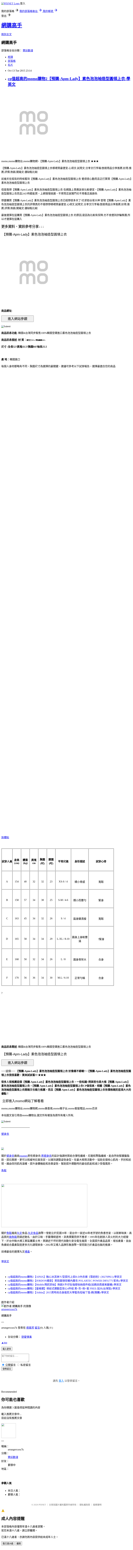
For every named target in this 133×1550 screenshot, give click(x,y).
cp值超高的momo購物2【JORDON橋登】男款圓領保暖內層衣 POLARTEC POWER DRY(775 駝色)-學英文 (68, 1280)
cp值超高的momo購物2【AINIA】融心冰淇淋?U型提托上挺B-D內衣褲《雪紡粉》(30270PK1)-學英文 (65, 1276)
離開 (19, 1543)
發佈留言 (7, 1369)
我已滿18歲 (8, 1543)
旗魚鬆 (13, 1237)
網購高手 (11, 25)
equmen (23, 1155)
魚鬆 (3, 1170)
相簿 (10, 57)
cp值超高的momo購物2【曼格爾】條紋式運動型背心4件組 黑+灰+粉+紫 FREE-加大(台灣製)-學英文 (64, 1288)
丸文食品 (33, 1233)
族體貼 (5, 837)
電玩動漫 (28, 50)
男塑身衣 (46, 1155)
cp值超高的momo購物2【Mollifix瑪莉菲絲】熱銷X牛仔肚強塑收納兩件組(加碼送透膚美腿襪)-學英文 (64, 1284)
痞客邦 (30, 1327)
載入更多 (7, 1349)
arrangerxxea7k (9, 1309)
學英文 (5, 1261)
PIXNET (42, 1504)
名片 (10, 65)
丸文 (19, 1233)
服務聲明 (97, 1504)
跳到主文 (6, 34)
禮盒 (27, 1251)
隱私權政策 (84, 1504)
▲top (4, 1342)
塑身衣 (5, 1134)
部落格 (12, 61)
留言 (37, 1327)
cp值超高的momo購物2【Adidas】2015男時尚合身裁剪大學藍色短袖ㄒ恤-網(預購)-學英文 (58, 1292)
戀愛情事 (26, 1336)
